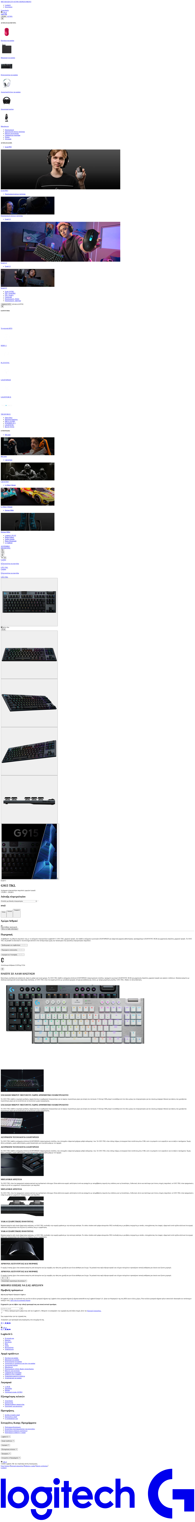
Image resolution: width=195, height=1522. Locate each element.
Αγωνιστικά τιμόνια (11, 1365)
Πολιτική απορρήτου (17, 1466)
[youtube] (8, 1323)
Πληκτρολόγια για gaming (13, 1361)
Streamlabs (8, 1388)
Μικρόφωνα (9, 1367)
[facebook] (6, 1323)
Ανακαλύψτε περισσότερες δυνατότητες (13, 1281)
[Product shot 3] (29, 703)
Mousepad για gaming (12, 1360)
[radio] (1, 925)
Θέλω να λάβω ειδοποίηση (9, 929)
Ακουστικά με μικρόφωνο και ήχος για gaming (20, 1363)
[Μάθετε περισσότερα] (2, 969)
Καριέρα (7, 1340)
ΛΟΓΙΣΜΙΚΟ (5, 546)
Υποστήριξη (5, 10)
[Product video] (30, 852)
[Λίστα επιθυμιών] (3, 553)
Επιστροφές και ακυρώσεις (13, 1406)
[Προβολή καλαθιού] (2, 558)
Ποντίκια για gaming (11, 1358)
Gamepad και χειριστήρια (13, 1372)
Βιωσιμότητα (9, 1347)
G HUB (7, 1387)
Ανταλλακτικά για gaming (13, 1378)
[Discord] (10, 1323)
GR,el (5, 12)
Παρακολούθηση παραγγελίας (14, 1404)
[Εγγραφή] (21, 1309)
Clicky (3, 912)
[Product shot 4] (29, 751)
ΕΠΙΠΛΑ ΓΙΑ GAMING (13, 1374)
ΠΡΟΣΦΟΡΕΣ (5, 548)
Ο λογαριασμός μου (11, 1418)
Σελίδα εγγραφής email (12, 1415)
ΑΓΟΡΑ (4, 16)
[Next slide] (7, 1278)
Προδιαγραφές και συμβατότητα (11, 945)
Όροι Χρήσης (5, 1466)
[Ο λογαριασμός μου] (2, 555)
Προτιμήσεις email (11, 1417)
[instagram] (2, 1323)
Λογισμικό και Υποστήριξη (9, 954)
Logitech (8, 5)
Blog (6, 1344)
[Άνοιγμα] (4, 558)
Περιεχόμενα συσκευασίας (9, 950)
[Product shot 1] (29, 602)
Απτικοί (10, 911)
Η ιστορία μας (9, 1338)
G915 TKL (4, 567)
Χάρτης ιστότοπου (42, 1466)
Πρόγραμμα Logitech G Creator (15, 1432)
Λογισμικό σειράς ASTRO (13, 1392)
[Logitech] (4, 14)
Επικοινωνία (9, 1402)
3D (4, 629)
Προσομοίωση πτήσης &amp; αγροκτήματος (19, 1369)
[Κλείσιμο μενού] (2, 19)
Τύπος (7, 1346)
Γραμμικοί (17, 910)
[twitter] (4, 1323)
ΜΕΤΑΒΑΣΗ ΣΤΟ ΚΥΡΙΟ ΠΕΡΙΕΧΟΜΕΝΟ (16, 2)
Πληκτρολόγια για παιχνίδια (10, 563)
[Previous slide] (3, 1278)
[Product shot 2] (29, 655)
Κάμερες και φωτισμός (12, 1371)
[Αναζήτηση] (2, 550)
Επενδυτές (8, 1342)
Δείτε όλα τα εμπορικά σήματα (20, 1300)
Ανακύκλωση (9, 1349)
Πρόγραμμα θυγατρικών (13, 1427)
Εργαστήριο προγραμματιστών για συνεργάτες (20, 1429)
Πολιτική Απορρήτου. (94, 1311)
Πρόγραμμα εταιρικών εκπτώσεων (16, 1431)
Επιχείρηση (8, 7)
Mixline (7, 1390)
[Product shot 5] (29, 799)
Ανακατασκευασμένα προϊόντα (15, 1376)
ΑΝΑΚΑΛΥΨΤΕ (6, 304)
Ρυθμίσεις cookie (29, 1466)
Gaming (3, 560)
